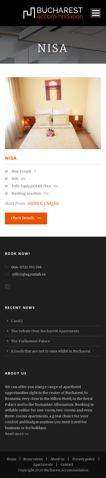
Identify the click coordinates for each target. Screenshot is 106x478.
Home (12, 459)
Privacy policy (83, 459)
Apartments (43, 465)
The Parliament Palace (30, 341)
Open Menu (95, 13)
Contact (67, 465)
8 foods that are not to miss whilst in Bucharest (50, 351)
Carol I (16, 321)
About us (57, 459)
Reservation (33, 459)
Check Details (23, 218)
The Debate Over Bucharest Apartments (45, 331)
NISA (11, 158)
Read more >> (17, 434)
